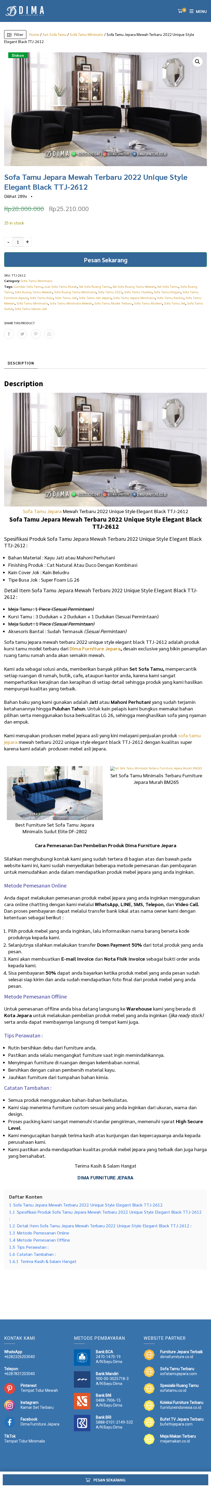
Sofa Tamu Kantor (170, 297)
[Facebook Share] (9, 334)
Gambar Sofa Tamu (28, 286)
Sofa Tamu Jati (66, 297)
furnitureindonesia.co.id (180, 1407)
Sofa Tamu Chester (138, 292)
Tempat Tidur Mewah (39, 1390)
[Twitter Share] (22, 334)
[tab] (21, 363)
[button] (197, 62)
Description (21, 363)
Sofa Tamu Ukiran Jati (31, 308)
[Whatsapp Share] (49, 334)
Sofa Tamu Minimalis (86, 34)
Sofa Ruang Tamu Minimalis (75, 292)
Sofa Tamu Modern (148, 303)
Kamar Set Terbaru (37, 1407)
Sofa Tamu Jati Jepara (95, 297)
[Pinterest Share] (36, 334)
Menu (201, 11)
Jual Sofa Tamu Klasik (60, 286)
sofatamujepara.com (178, 1374)
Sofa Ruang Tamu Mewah (33, 292)
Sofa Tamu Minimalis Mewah (71, 303)
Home (34, 34)
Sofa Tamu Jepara (42, 511)
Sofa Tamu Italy (41, 297)
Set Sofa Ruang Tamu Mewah (133, 286)
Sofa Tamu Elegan (167, 292)
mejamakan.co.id (175, 1441)
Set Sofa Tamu (54, 34)
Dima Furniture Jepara (95, 648)
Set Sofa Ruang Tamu (94, 286)
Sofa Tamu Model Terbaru (113, 303)
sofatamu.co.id (173, 1390)
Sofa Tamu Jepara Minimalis (134, 297)
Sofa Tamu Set (174, 303)
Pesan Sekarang (105, 260)
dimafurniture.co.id (176, 1357)
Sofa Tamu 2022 (110, 292)
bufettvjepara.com (176, 1424)
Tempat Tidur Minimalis (24, 1441)
